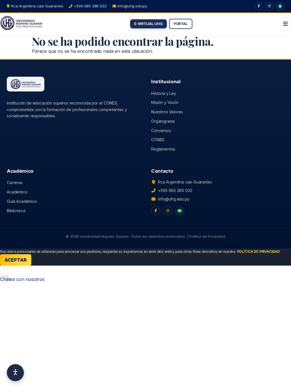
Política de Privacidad (207, 236)
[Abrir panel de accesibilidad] (15, 372)
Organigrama (163, 121)
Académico (17, 191)
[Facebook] (259, 6)
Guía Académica (22, 201)
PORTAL (181, 24)
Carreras (15, 182)
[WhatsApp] (280, 6)
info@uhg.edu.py (132, 6)
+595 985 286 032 (90, 6)
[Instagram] (269, 6)
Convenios (161, 130)
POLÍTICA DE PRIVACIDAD (258, 251)
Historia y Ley (163, 93)
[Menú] (285, 24)
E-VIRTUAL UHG (148, 24)
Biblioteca (16, 210)
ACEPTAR (16, 260)
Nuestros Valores (167, 111)
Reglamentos (163, 149)
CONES (158, 139)
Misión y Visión (164, 102)
